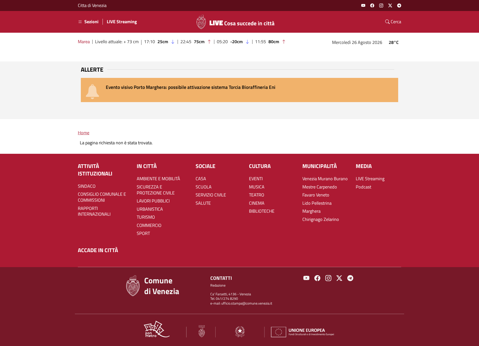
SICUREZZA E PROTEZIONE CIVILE (156, 190)
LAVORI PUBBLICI (153, 201)
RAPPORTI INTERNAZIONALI (94, 211)
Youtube (363, 5)
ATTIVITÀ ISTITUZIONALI (95, 170)
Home (83, 132)
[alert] (239, 90)
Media (364, 166)
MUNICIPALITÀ (319, 166)
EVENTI (256, 179)
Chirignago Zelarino (320, 219)
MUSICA (256, 187)
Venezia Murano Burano (325, 179)
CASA (201, 179)
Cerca (395, 22)
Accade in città (98, 250)
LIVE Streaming (122, 22)
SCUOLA (204, 187)
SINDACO (87, 186)
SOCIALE (205, 166)
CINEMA (256, 203)
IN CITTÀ (147, 166)
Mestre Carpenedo (319, 187)
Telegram (399, 5)
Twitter (390, 5)
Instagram (381, 5)
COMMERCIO (149, 225)
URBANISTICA (150, 209)
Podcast (363, 187)
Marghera (311, 211)
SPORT (143, 233)
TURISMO (146, 217)
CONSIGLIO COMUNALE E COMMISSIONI (102, 197)
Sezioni (91, 22)
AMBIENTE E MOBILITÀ (158, 179)
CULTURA (260, 166)
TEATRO (256, 195)
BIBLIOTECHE (261, 211)
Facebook (372, 5)
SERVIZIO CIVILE (211, 195)
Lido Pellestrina (317, 203)
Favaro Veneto (315, 195)
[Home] (237, 21)
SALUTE (203, 203)
